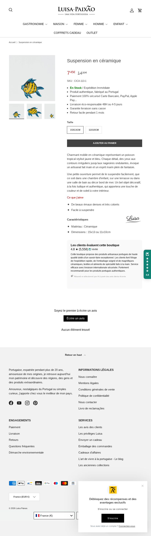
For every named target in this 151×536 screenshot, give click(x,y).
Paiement (14, 427)
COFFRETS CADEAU (67, 32)
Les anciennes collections (93, 465)
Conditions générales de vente (96, 389)
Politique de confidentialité (93, 395)
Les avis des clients (90, 427)
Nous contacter (87, 402)
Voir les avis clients (85, 282)
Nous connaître (87, 376)
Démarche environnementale (26, 452)
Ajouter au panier (104, 143)
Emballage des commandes (95, 446)
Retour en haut (73, 355)
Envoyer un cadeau (90, 439)
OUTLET (92, 32)
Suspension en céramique (30, 42)
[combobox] (54, 515)
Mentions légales (88, 383)
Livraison (14, 433)
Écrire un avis (76, 318)
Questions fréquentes (22, 446)
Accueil (12, 42)
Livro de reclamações (91, 408)
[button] (140, 10)
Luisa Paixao (21, 508)
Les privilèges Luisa (90, 433)
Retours (13, 439)
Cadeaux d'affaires (89, 452)
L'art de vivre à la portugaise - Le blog (100, 458)
